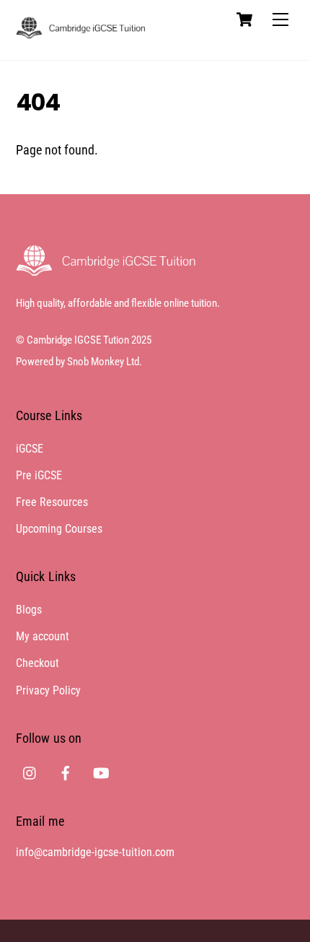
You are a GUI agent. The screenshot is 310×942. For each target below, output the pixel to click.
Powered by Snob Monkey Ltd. (79, 361)
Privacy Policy (48, 690)
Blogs (29, 609)
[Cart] (244, 19)
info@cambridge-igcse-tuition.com (95, 852)
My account (42, 636)
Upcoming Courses (59, 529)
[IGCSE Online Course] (81, 33)
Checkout (37, 663)
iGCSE (29, 448)
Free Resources (52, 502)
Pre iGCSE (39, 475)
